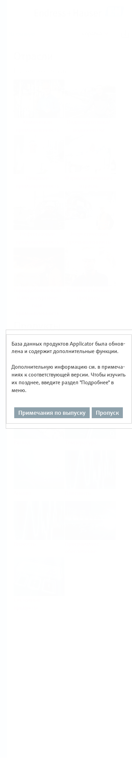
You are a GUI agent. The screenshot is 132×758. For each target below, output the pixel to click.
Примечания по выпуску (52, 412)
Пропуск (107, 412)
